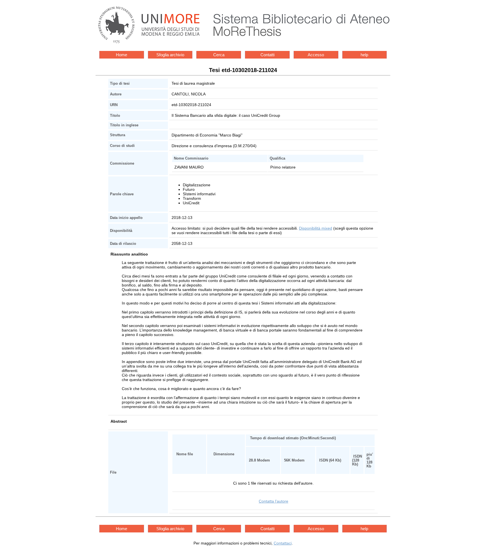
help (364, 54)
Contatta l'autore (273, 501)
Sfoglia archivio (170, 54)
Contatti (267, 54)
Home (121, 54)
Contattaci (283, 543)
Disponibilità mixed (315, 228)
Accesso (316, 54)
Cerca (218, 54)
